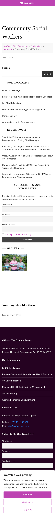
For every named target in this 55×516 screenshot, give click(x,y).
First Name (7, 204)
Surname (6, 214)
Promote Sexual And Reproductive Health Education (27, 96)
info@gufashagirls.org (18, 426)
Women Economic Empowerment (18, 122)
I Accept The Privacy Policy (18, 234)
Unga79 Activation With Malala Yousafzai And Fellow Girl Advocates (27, 157)
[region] (27, 493)
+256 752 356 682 (19, 422)
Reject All (27, 510)
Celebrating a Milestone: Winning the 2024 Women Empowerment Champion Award (26, 175)
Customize (27, 502)
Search (6, 67)
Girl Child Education (11, 103)
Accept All (27, 494)
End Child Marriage (11, 90)
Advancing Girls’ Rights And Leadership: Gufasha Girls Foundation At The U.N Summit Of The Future (26, 148)
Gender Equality (9, 116)
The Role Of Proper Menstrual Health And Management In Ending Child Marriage (22, 139)
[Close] (52, 472)
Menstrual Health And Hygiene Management (23, 109)
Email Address (8, 224)
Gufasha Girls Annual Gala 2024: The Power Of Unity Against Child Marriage (27, 166)
